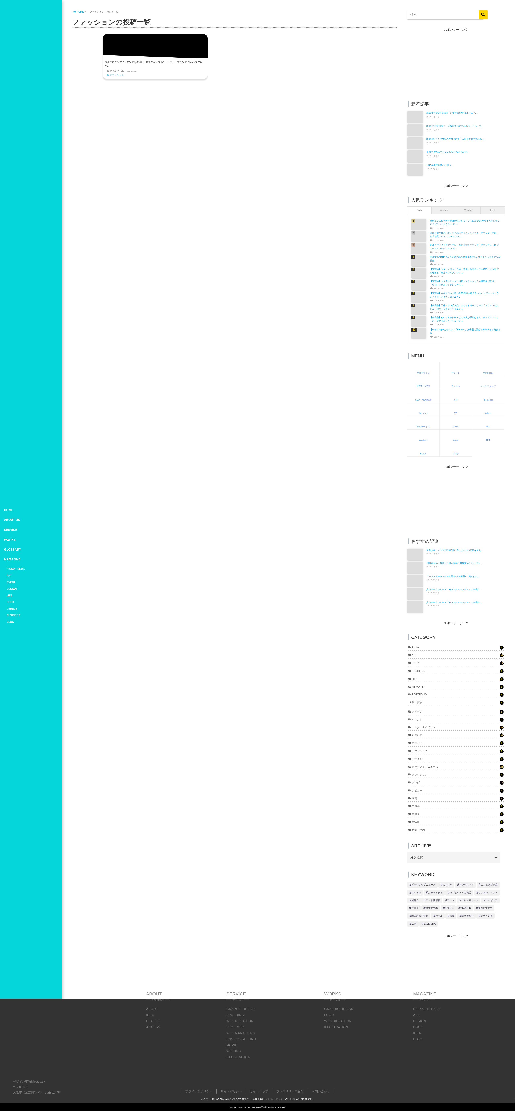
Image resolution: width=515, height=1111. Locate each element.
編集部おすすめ (419, 915)
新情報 (457, 821)
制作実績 (457, 702)
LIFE (9, 595)
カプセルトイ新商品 (460, 892)
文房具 (457, 806)
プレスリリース (469, 900)
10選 (414, 923)
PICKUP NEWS (16, 568)
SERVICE (10, 529)
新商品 (457, 813)
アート (450, 900)
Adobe (457, 647)
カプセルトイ (457, 751)
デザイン (457, 758)
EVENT (11, 582)
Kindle (449, 908)
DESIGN (12, 588)
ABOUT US (12, 519)
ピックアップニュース (457, 766)
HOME (8, 510)
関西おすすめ (485, 908)
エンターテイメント (457, 727)
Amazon (466, 908)
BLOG (10, 621)
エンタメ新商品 (489, 884)
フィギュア (491, 900)
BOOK (10, 602)
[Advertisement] (456, 64)
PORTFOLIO (457, 694)
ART (9, 575)
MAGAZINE (12, 559)
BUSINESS (13, 615)
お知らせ (457, 735)
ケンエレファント (488, 892)
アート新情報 (433, 900)
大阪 (452, 915)
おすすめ (416, 892)
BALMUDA (430, 923)
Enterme (12, 608)
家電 (457, 798)
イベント (457, 719)
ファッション (116, 75)
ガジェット (457, 742)
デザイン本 (487, 915)
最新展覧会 (467, 915)
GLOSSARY (12, 549)
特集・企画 (457, 829)
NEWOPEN (457, 686)
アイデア (457, 711)
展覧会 (415, 900)
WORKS (10, 539)
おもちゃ (447, 884)
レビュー (457, 790)
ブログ (457, 782)
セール (439, 915)
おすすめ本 (432, 908)
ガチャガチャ (435, 892)
